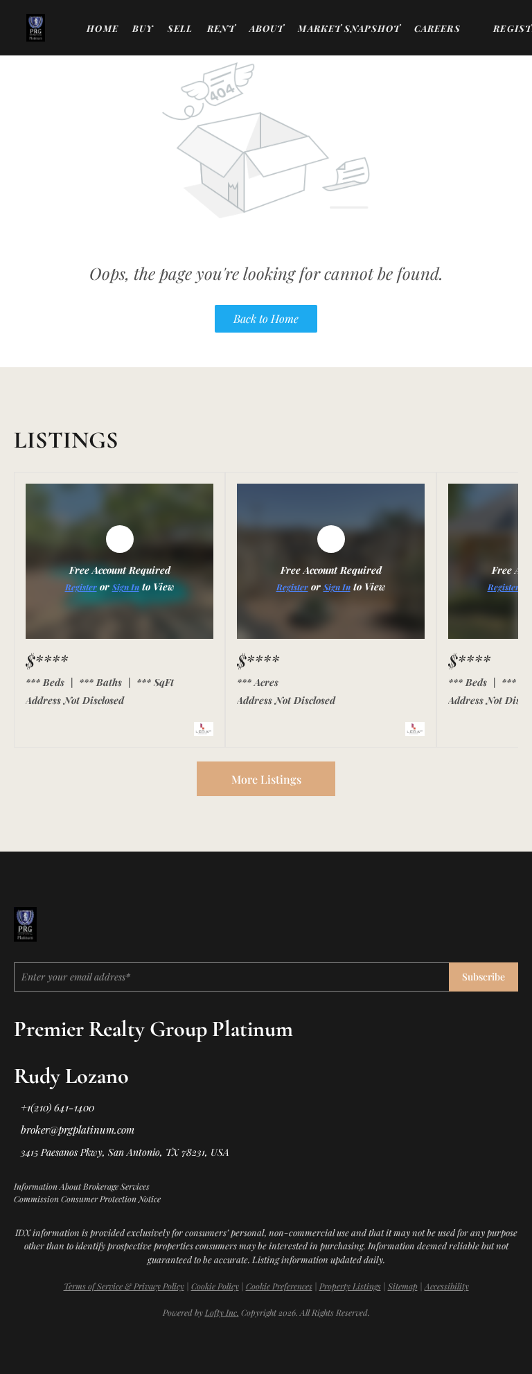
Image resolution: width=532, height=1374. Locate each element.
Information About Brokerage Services (82, 1186)
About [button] (267, 28)
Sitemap (403, 1286)
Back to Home (266, 318)
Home (102, 28)
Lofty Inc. (222, 1312)
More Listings (266, 779)
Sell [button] (180, 28)
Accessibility (447, 1286)
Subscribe (483, 976)
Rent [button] (221, 28)
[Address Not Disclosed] (119, 635)
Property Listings (350, 1286)
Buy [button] (143, 28)
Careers (437, 28)
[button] (35, 28)
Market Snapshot (349, 28)
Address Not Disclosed (75, 700)
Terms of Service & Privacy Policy (124, 1286)
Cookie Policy (215, 1286)
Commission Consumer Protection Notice (87, 1198)
